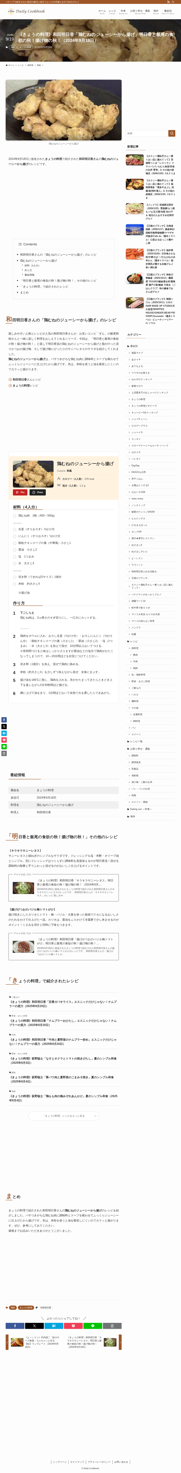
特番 (134, 634)
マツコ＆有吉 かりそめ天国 (146, 614)
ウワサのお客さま (141, 373)
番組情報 (29, 274)
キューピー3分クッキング (145, 412)
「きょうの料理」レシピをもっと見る (64, 1115)
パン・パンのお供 (141, 789)
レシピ (134, 641)
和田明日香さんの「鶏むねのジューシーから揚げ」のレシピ (58, 254)
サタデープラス (140, 426)
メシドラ (136, 627)
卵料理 (136, 721)
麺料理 (135, 701)
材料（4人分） (33, 265)
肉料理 (135, 648)
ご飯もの (136, 688)
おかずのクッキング (142, 379)
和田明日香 (45, 1307)
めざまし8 (137, 545)
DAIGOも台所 (139, 472)
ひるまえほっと (140, 525)
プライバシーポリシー (99, 1462)
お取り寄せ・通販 (140, 748)
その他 (135, 708)
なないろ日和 (138, 492)
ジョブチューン (140, 419)
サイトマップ (77, 1462)
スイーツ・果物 (140, 802)
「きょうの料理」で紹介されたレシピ (44, 286)
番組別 (134, 346)
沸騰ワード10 (138, 601)
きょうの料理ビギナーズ (144, 406)
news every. (138, 498)
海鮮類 (135, 775)
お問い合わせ (121, 1462)
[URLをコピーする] (112, 1326)
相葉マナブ (137, 353)
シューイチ (137, 432)
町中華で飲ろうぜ (141, 608)
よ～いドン (137, 558)
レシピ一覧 (136, 741)
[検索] (173, 2)
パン (134, 728)
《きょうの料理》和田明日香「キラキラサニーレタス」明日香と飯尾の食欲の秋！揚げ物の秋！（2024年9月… (75, 882)
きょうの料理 (25, 47)
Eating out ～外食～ (141, 809)
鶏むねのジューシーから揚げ (38, 260)
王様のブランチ (140, 578)
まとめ (24, 292)
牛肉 (135, 661)
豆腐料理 (137, 714)
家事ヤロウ (137, 386)
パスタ (135, 694)
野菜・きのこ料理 (141, 681)
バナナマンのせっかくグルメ (146, 594)
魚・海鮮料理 (138, 675)
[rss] (168, 2)
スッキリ (136, 439)
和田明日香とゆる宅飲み (144, 571)
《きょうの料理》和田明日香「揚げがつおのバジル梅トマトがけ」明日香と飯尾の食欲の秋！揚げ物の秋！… (75, 941)
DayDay (136, 465)
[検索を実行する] (171, 133)
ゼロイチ (136, 452)
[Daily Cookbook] (27, 11)
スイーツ (136, 734)
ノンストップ (138, 505)
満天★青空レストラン (143, 538)
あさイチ (136, 359)
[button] (15, 1326)
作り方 (28, 270)
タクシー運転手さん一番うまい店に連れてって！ (152, 586)
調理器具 (136, 762)
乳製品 (135, 769)
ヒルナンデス (138, 518)
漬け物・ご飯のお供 (142, 782)
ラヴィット (137, 565)
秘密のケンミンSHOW (143, 512)
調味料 (135, 755)
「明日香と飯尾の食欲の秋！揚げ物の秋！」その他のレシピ (58, 280)
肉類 (134, 795)
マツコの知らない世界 (143, 621)
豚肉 (135, 655)
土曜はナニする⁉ (140, 485)
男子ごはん (137, 479)
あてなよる (137, 366)
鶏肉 (13, 47)
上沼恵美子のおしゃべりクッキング (150, 392)
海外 (132, 816)
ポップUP (137, 532)
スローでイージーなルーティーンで (150, 445)
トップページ (60, 1462)
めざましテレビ (140, 551)
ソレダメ (136, 459)
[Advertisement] (63, 203)
